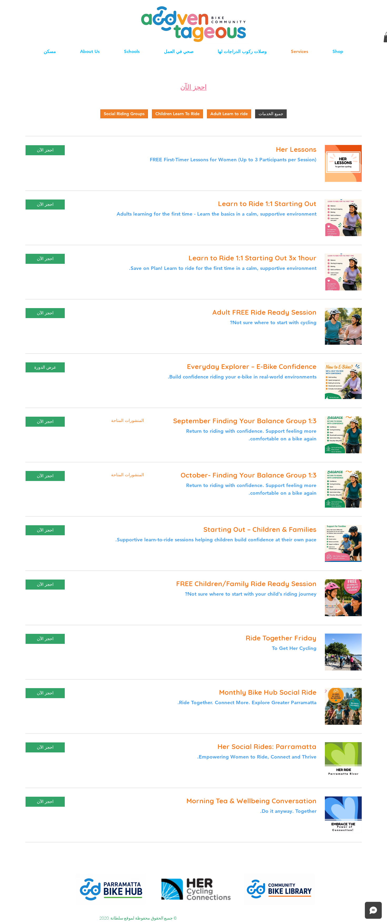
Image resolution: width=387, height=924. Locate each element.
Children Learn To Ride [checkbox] (177, 113)
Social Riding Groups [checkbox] (124, 113)
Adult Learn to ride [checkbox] (229, 113)
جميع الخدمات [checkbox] (271, 113)
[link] (194, 149)
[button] (45, 150)
